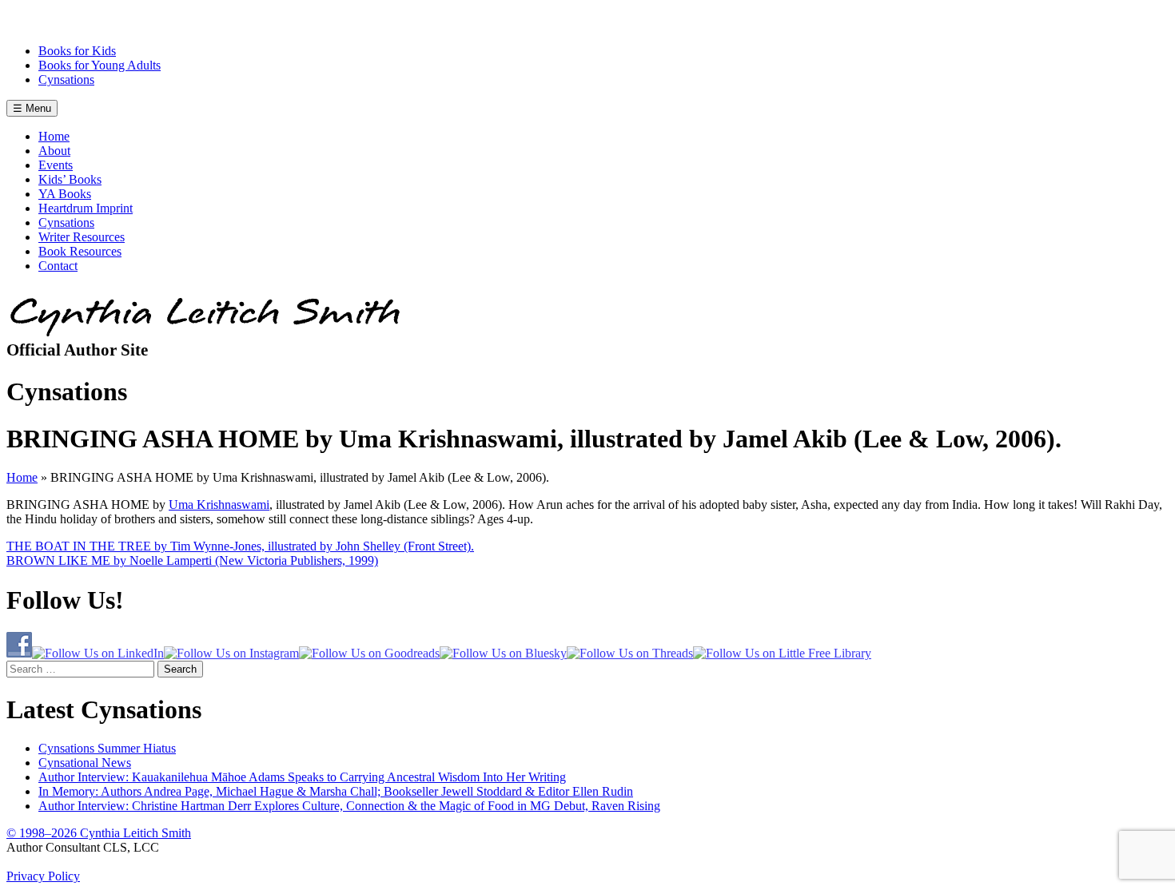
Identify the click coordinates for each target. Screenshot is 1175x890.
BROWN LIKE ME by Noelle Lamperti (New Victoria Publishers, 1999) (192, 560)
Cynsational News (84, 762)
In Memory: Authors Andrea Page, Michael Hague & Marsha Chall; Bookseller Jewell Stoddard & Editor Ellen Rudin (335, 791)
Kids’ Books (70, 179)
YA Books (64, 194)
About (54, 150)
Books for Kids (77, 51)
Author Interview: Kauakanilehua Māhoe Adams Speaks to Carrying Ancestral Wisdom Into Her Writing (302, 777)
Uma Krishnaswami (219, 504)
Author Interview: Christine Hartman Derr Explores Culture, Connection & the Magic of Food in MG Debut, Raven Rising (349, 806)
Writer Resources (81, 237)
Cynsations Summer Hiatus (107, 748)
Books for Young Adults (99, 65)
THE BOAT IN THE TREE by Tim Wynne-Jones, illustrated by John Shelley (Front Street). (240, 546)
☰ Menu (32, 108)
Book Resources (79, 251)
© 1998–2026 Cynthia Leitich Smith (98, 833)
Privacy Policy (43, 876)
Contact (58, 265)
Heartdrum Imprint (85, 208)
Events (55, 165)
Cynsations (66, 79)
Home (54, 136)
